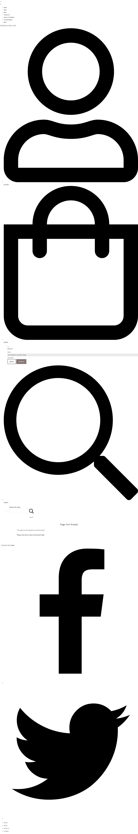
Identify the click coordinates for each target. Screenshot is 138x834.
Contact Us (7, 14)
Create (12, 545)
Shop (5, 10)
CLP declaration (8, 19)
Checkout (21, 361)
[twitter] (71, 818)
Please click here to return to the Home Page (30, 535)
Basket (12, 361)
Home (5, 7)
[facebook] (71, 683)
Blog (5, 12)
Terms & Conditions (9, 17)
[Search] (31, 511)
